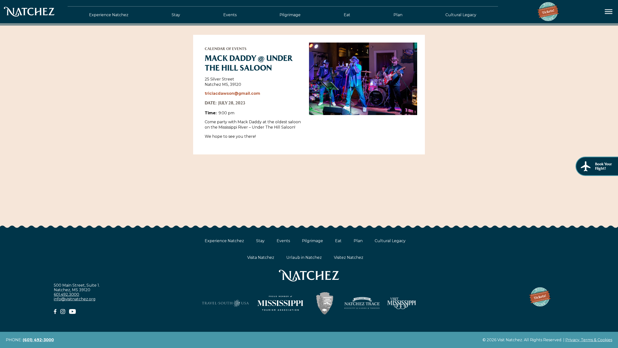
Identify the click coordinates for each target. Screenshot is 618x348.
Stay (176, 15)
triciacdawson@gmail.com (232, 93)
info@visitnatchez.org (75, 299)
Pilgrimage (290, 15)
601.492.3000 (66, 294)
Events (230, 15)
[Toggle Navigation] (608, 12)
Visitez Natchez (348, 257)
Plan (397, 15)
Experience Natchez (108, 15)
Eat (347, 15)
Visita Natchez (260, 257)
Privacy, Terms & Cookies (588, 340)
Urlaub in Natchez (304, 257)
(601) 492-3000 (38, 340)
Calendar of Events (225, 48)
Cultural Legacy (460, 15)
